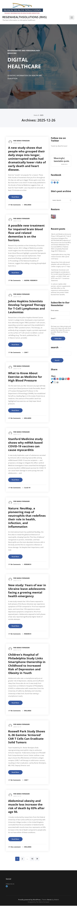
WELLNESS (27, 205)
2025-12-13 (17, 727)
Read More (15, 197)
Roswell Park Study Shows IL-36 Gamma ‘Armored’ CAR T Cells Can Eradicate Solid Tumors (26, 736)
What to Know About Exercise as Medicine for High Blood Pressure (25, 376)
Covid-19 (27, 488)
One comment (16, 847)
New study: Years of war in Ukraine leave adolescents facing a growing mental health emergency (27, 590)
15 (32, 859)
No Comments (16, 205)
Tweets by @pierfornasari (59, 146)
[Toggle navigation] (71, 18)
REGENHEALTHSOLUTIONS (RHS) (24, 17)
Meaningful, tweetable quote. (62, 160)
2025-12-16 (17, 580)
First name (55, 310)
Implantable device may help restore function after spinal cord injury (60, 256)
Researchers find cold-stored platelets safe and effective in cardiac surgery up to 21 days (60, 264)
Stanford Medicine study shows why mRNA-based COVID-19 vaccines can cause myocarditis (25, 444)
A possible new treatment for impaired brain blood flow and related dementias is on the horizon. (26, 233)
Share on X (64, 164)
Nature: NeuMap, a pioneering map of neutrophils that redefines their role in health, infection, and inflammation (27, 517)
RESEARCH (33, 280)
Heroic (49, 899)
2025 (41, 115)
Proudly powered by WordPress (29, 899)
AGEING (26, 280)
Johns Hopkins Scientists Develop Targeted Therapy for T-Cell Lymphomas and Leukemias (26, 306)
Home (36, 115)
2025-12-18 (17, 368)
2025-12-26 (17, 143)
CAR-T (26, 352)
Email (53, 318)
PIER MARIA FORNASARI (21, 141)
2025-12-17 (17, 434)
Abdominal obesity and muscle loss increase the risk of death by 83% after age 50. (26, 806)
